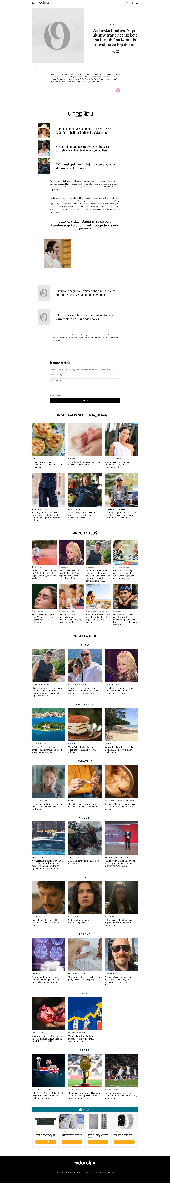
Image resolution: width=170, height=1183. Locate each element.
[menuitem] (132, 2)
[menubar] (132, 2)
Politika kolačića (110, 1172)
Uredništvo (77, 1172)
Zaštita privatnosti (88, 1172)
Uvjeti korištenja (67, 1172)
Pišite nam (57, 1172)
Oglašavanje (100, 1172)
